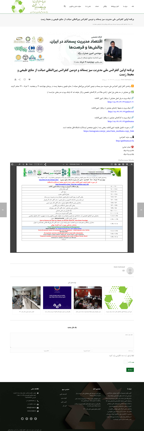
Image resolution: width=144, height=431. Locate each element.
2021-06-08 (110, 80)
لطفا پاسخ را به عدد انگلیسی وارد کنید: (121, 356)
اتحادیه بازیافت (22, 430)
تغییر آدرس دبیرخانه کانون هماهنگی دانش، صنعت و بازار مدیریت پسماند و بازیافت (118, 311)
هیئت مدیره (63, 398)
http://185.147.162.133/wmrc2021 (121, 102)
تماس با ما (88, 6)
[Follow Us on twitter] (22, 419)
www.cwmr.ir (31, 411)
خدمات (97, 6)
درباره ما (125, 6)
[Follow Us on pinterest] (26, 419)
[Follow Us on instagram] (31, 419)
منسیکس (9, 430)
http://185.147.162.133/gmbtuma (121, 122)
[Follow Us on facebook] (35, 419)
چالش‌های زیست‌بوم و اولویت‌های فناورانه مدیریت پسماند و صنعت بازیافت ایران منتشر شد (56, 311)
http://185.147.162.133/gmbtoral (121, 112)
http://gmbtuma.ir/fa (125, 141)
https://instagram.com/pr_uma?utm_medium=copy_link (109, 131)
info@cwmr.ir (31, 408)
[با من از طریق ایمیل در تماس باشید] (123, 271)
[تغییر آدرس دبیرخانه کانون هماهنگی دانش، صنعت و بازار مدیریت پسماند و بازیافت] (118, 297)
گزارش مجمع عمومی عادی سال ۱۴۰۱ (26, 311)
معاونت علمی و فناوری (75, 6)
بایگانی (105, 6)
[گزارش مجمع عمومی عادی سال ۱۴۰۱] (26, 297)
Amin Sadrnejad (126, 80)
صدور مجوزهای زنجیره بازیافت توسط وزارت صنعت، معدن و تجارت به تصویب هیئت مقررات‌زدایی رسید (87, 311)
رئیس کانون (63, 402)
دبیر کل (64, 406)
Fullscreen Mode (126, 160)
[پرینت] (15, 80)
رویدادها (129, 24)
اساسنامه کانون (63, 394)
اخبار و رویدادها (115, 6)
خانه (133, 6)
